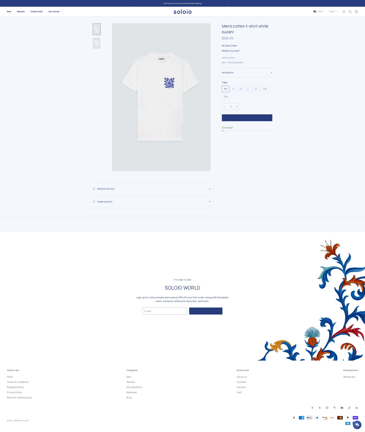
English (332, 12)
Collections (36, 11)
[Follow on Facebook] (312, 407)
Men (9, 11)
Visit (239, 392)
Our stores (53, 11)
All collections (134, 387)
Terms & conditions (18, 382)
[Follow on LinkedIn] (356, 407)
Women (21, 11)
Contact (241, 382)
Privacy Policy (14, 392)
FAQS (10, 376)
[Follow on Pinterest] (334, 407)
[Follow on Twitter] (319, 407)
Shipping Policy (15, 387)
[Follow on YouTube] (341, 407)
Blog (129, 397)
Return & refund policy (19, 397)
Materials (131, 392)
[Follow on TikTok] (349, 407)
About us (242, 376)
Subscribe (205, 311)
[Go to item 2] (97, 43)
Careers (241, 387)
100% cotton (228, 57)
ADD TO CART (247, 117)
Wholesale (349, 376)
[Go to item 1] (97, 29)
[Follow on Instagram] (327, 407)
